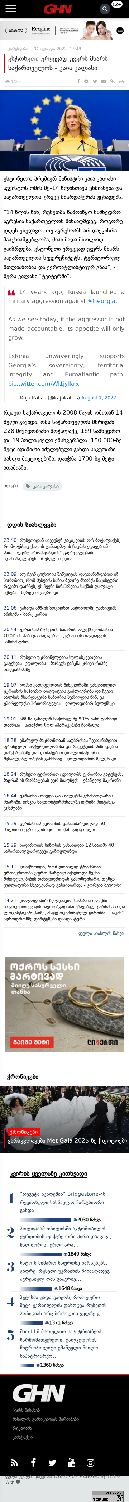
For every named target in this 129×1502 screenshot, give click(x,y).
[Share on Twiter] (94, 81)
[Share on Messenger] (86, 81)
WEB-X (114, 1476)
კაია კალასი (44, 486)
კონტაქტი (23, 1437)
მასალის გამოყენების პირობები (46, 1419)
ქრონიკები (22, 1077)
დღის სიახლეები (31, 525)
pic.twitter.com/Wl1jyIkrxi (44, 383)
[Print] (121, 81)
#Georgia (101, 301)
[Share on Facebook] (78, 81)
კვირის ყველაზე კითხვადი (48, 1173)
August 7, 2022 (98, 398)
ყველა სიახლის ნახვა (101, 933)
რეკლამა (22, 1428)
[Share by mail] (103, 81)
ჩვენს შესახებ (26, 1410)
